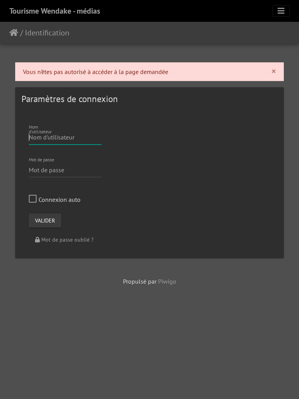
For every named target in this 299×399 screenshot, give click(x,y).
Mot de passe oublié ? (66, 239)
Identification (47, 33)
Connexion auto (60, 199)
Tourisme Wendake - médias (54, 11)
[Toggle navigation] (281, 11)
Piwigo (167, 281)
